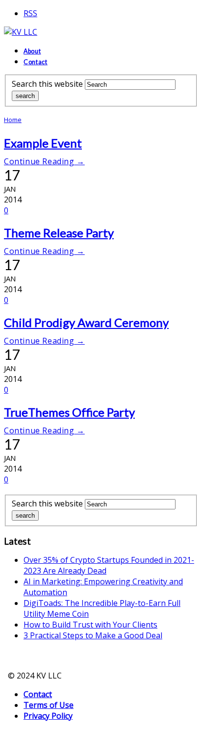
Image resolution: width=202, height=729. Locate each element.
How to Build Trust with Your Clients (90, 624)
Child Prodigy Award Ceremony (86, 322)
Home (13, 119)
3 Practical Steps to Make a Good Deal (93, 635)
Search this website (47, 83)
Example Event (43, 143)
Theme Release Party (59, 233)
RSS (30, 13)
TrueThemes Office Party (69, 412)
